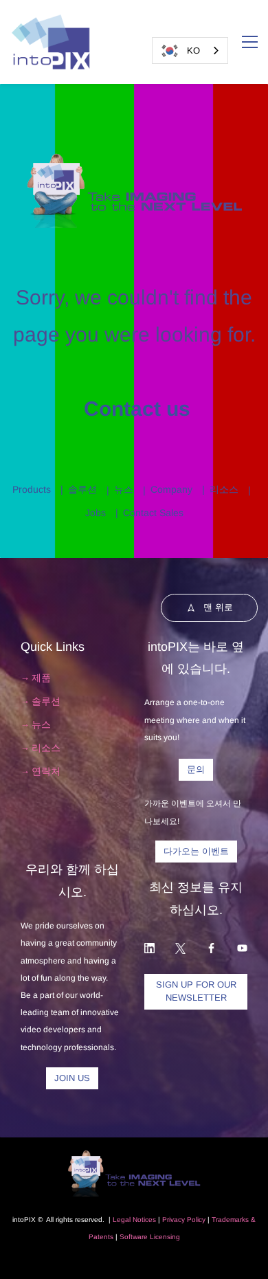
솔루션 (82, 489)
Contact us (134, 408)
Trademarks (230, 1219)
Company (171, 489)
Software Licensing (150, 1237)
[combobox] (190, 50)
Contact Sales (153, 512)
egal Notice (135, 1219)
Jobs (95, 512)
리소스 (224, 489)
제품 (41, 677)
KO (193, 50)
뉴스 (123, 489)
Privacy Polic (182, 1219)
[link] (134, 158)
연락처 (46, 771)
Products (31, 489)
